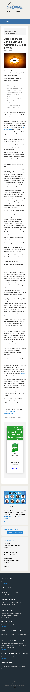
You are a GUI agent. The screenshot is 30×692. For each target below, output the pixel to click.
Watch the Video (9, 413)
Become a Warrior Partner (15, 532)
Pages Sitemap (17, 683)
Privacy (24, 683)
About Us (6, 521)
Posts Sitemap (8, 683)
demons (22, 373)
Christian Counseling (16, 417)
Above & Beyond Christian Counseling (15, 6)
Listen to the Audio (9, 411)
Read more (4, 583)
